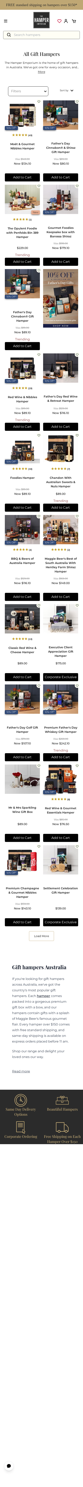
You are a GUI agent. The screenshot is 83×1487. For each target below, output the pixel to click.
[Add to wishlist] (38, 101)
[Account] (65, 21)
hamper (43, 996)
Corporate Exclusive (61, 677)
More (41, 72)
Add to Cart (22, 177)
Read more (21, 1071)
